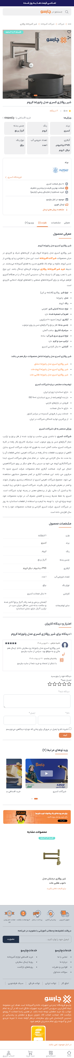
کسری (43, 542)
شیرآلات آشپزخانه (47, 24)
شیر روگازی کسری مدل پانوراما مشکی (51, 364)
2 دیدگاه (54, 110)
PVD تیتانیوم (40, 568)
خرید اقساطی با (23, 117)
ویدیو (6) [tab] (29, 222)
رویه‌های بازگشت (25, 967)
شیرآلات (61, 24)
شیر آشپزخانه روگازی (28, 24)
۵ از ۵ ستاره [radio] (50, 684)
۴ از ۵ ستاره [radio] (54, 684)
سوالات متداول (60, 972)
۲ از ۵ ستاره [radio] (64, 684)
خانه (69, 24)
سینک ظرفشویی (15, 983)
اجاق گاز (65, 983)
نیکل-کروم (28, 568)
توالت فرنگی (34, 983)
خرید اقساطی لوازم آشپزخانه (20, 957)
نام (68, 713)
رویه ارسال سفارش (24, 962)
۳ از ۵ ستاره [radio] (59, 684)
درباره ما (63, 962)
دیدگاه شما (64, 691)
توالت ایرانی (50, 983)
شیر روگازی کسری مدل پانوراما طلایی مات (49, 374)
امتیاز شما (66, 680)
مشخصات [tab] (56, 222)
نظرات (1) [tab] (42, 222)
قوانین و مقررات (59, 967)
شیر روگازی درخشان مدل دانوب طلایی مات (54, 881)
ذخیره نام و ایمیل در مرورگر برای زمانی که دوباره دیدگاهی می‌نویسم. (37, 729)
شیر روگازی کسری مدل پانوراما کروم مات (49, 369)
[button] (36, 798)
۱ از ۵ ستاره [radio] (69, 684)
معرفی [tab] (67, 222)
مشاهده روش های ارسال (53, 209)
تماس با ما (62, 957)
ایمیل (32, 713)
